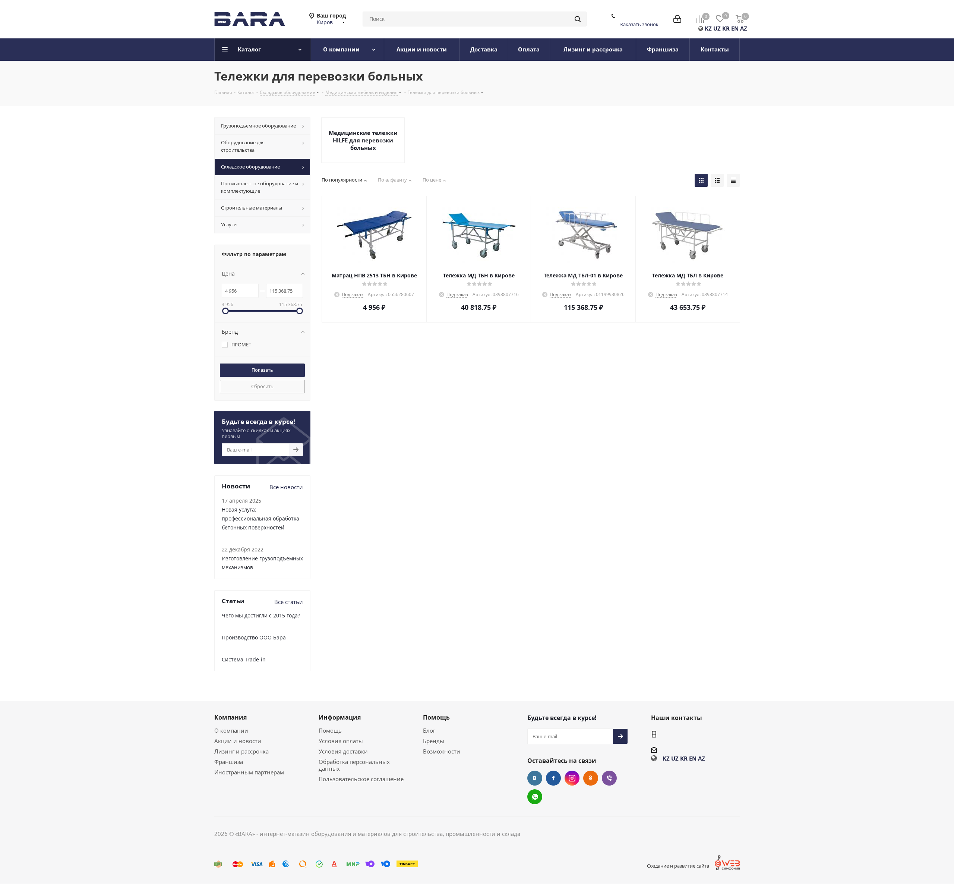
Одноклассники (590, 778)
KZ (708, 28)
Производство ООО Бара (254, 637)
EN (735, 28)
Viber (609, 778)
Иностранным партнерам (249, 772)
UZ (717, 28)
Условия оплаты (341, 741)
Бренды (433, 741)
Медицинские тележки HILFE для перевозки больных (363, 140)
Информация (340, 717)
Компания (230, 717)
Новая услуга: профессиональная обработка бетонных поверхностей (260, 518)
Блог (429, 730)
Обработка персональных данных (354, 765)
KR (726, 28)
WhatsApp (534, 796)
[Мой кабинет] (677, 19)
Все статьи (288, 601)
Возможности (441, 751)
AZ (743, 28)
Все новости (286, 487)
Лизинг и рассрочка (241, 751)
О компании (231, 730)
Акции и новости (237, 741)
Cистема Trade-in (244, 659)
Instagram (572, 778)
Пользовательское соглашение (361, 779)
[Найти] (578, 19)
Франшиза (228, 761)
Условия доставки (343, 751)
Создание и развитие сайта (678, 865)
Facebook (553, 778)
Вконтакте (534, 778)
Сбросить (262, 386)
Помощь (330, 730)
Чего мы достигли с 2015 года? (261, 615)
